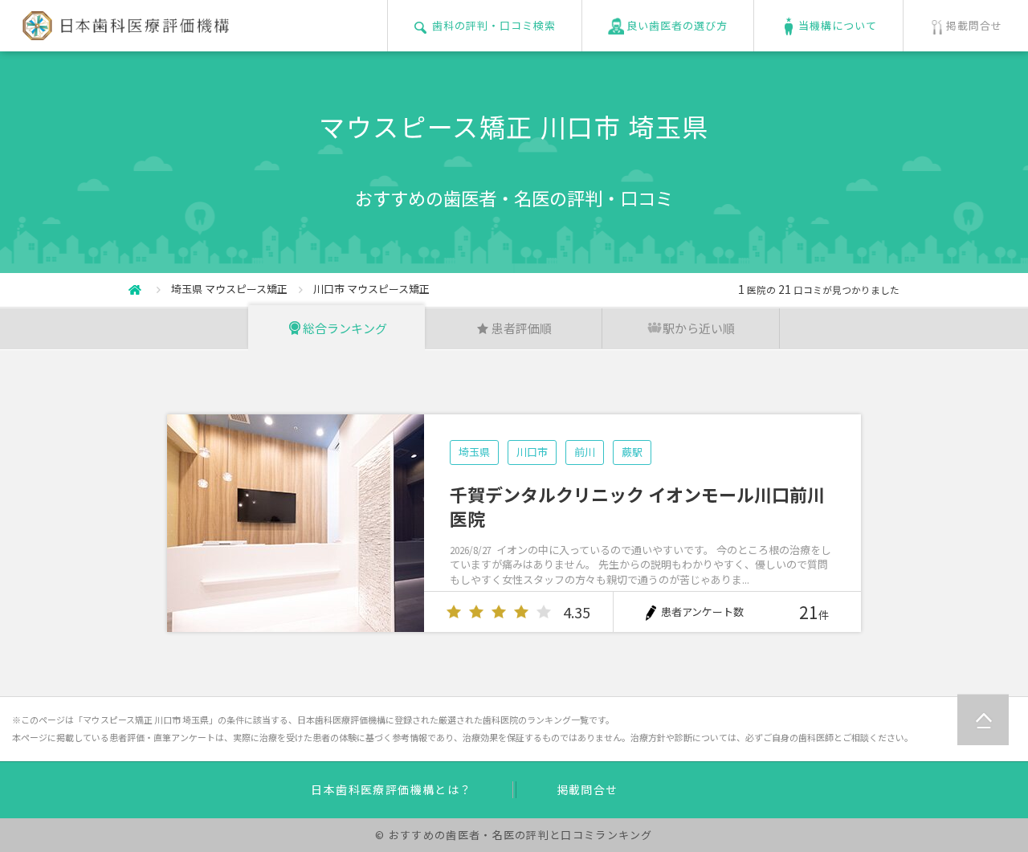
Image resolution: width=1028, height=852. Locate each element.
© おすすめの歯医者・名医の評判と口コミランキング (514, 834)
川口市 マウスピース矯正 (371, 288)
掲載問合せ (587, 789)
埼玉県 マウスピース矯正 (229, 288)
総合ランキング (345, 328)
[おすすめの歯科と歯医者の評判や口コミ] (122, 31)
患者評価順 (522, 328)
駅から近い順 (699, 328)
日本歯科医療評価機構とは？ (391, 789)
